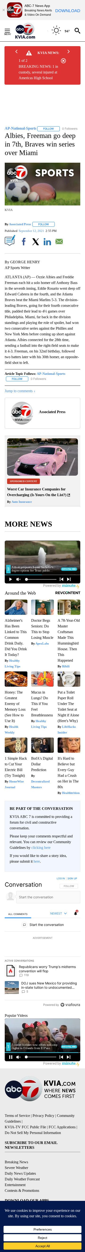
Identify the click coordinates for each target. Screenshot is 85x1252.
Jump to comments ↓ (20, 391)
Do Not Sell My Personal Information (33, 1133)
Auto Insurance (21, 502)
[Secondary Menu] (11, 31)
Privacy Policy (43, 1116)
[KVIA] (30, 30)
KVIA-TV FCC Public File (25, 1127)
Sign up (72, 878)
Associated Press (20, 224)
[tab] (18, 914)
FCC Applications (62, 1127)
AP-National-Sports (51, 374)
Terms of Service (17, 1116)
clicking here (41, 848)
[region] (42, 943)
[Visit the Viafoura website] (70, 1005)
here (37, 861)
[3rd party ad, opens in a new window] (42, 474)
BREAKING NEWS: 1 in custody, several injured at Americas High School (38, 72)
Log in (61, 878)
